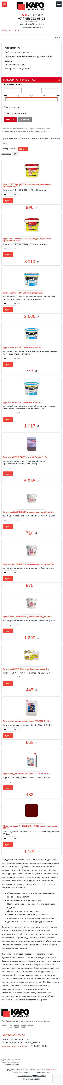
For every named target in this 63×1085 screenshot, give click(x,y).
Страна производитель (15, 113)
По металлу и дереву (15, 65)
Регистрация (13, 30)
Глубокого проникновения (17, 52)
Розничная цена (12, 84)
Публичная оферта (31, 1079)
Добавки (8, 61)
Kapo (31, 7)
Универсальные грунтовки (17, 68)
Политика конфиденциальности (32, 1076)
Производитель (11, 107)
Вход (3, 30)
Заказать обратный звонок (31, 27)
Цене (22, 149)
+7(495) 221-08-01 (38, 1046)
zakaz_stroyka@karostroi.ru (32, 24)
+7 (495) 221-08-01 (31, 18)
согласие (50, 1069)
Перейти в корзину (4, 4)
